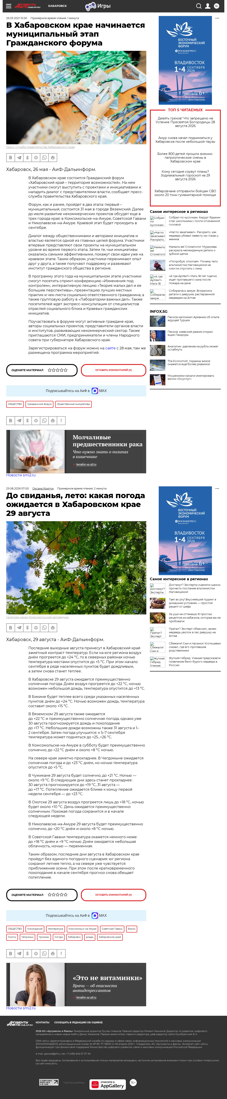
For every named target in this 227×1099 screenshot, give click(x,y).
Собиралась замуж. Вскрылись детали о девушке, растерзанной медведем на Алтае (192, 294)
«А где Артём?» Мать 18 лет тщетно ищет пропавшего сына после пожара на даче (193, 279)
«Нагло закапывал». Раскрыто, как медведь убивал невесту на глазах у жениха (194, 235)
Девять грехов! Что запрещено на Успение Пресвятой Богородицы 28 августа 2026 (185, 122)
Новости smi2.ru (21, 475)
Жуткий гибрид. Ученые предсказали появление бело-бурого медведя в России (195, 661)
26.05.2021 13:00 (16, 18)
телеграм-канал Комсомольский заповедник (37, 617)
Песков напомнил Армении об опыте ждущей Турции (193, 319)
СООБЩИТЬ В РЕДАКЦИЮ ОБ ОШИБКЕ (78, 1022)
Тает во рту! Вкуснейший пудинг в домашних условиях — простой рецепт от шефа (192, 603)
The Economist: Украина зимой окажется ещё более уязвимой (189, 363)
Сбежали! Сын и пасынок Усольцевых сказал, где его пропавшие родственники (195, 647)
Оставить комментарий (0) (113, 370)
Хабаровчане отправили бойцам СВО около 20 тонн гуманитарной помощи (185, 193)
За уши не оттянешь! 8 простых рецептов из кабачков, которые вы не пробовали (195, 617)
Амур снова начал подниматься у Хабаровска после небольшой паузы (185, 140)
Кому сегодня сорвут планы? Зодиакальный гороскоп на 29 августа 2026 (185, 175)
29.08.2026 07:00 (17, 488)
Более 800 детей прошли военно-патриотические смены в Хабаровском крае (185, 157)
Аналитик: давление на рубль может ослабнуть (193, 348)
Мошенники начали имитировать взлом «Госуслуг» (191, 377)
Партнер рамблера (73, 1082)
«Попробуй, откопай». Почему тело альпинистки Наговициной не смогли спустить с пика (193, 265)
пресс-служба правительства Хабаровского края (40, 147)
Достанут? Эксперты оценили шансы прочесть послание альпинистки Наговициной (194, 588)
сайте (110, 348)
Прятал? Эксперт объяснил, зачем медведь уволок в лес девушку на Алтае (192, 632)
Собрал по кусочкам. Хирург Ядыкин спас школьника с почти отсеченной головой (194, 221)
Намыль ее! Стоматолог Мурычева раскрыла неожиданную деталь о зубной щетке (193, 250)
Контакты (42, 1022)
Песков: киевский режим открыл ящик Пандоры (190, 333)
